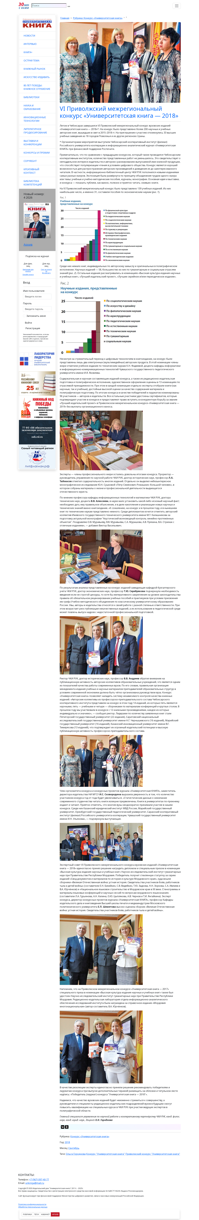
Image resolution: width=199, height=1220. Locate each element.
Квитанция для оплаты (28, 270)
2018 (67, 1142)
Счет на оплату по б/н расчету (46, 271)
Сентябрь (73, 1148)
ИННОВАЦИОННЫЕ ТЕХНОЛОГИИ (35, 119)
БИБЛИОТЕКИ (31, 97)
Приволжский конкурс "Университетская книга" (152, 1154)
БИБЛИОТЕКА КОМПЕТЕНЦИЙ (33, 182)
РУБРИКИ (27, 1214)
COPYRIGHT (30, 161)
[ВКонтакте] (62, 1127)
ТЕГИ (36, 1214)
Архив (28, 244)
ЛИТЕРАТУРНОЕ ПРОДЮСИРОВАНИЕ (35, 131)
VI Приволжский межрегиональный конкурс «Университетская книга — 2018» (119, 112)
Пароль (27, 303)
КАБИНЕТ (45, 1214)
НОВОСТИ (29, 35)
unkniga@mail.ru (34, 1183)
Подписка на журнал (37, 256)
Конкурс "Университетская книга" (105, 1154)
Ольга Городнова (76, 1154)
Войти (28, 322)
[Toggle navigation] (177, 6)
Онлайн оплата (28, 275)
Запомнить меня (36, 315)
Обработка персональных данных (32, 1207)
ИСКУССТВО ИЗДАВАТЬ (37, 77)
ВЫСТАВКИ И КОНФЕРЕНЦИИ (33, 142)
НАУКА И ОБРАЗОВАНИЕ (32, 107)
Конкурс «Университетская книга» (89, 1136)
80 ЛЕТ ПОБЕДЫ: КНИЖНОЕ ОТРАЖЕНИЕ (37, 87)
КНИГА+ (28, 52)
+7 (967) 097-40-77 (39, 1179)
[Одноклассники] (66, 1127)
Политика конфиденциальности (32, 1204)
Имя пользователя (33, 290)
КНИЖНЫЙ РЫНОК (34, 68)
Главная (64, 18)
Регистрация (32, 328)
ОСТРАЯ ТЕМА (31, 60)
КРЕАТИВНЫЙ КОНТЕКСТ (31, 171)
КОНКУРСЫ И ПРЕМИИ (37, 152)
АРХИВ (55, 1214)
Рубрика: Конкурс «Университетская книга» (98, 18)
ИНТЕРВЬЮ (30, 44)
